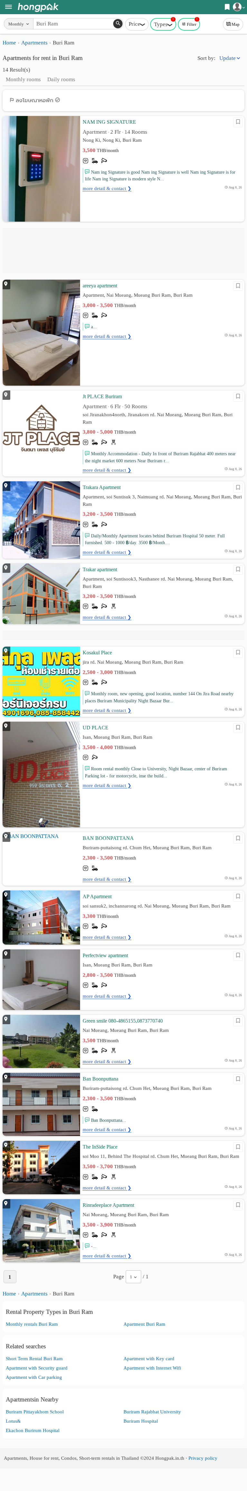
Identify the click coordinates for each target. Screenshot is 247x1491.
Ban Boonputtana (100, 1079)
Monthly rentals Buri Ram (32, 1324)
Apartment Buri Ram (144, 1324)
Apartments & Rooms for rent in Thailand (38, 7)
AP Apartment (97, 896)
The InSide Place (100, 1147)
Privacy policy (202, 1458)
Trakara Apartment (102, 487)
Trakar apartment (100, 569)
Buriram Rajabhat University (152, 1411)
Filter (192, 22)
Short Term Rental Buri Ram (34, 1358)
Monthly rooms (23, 79)
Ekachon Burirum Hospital (32, 1430)
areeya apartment (100, 285)
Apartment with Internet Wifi (152, 1368)
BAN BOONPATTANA (108, 838)
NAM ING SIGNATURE (109, 122)
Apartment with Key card (149, 1358)
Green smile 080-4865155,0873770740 (123, 1021)
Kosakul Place (97, 652)
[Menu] (8, 7)
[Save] (238, 122)
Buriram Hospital (141, 1421)
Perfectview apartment (105, 955)
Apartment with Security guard (37, 1368)
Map (236, 24)
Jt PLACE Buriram (102, 396)
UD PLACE (95, 727)
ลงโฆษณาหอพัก (34, 100)
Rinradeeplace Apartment (108, 1205)
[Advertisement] (123, 250)
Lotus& (13, 1421)
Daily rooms (61, 79)
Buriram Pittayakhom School (35, 1411)
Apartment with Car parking (34, 1377)
